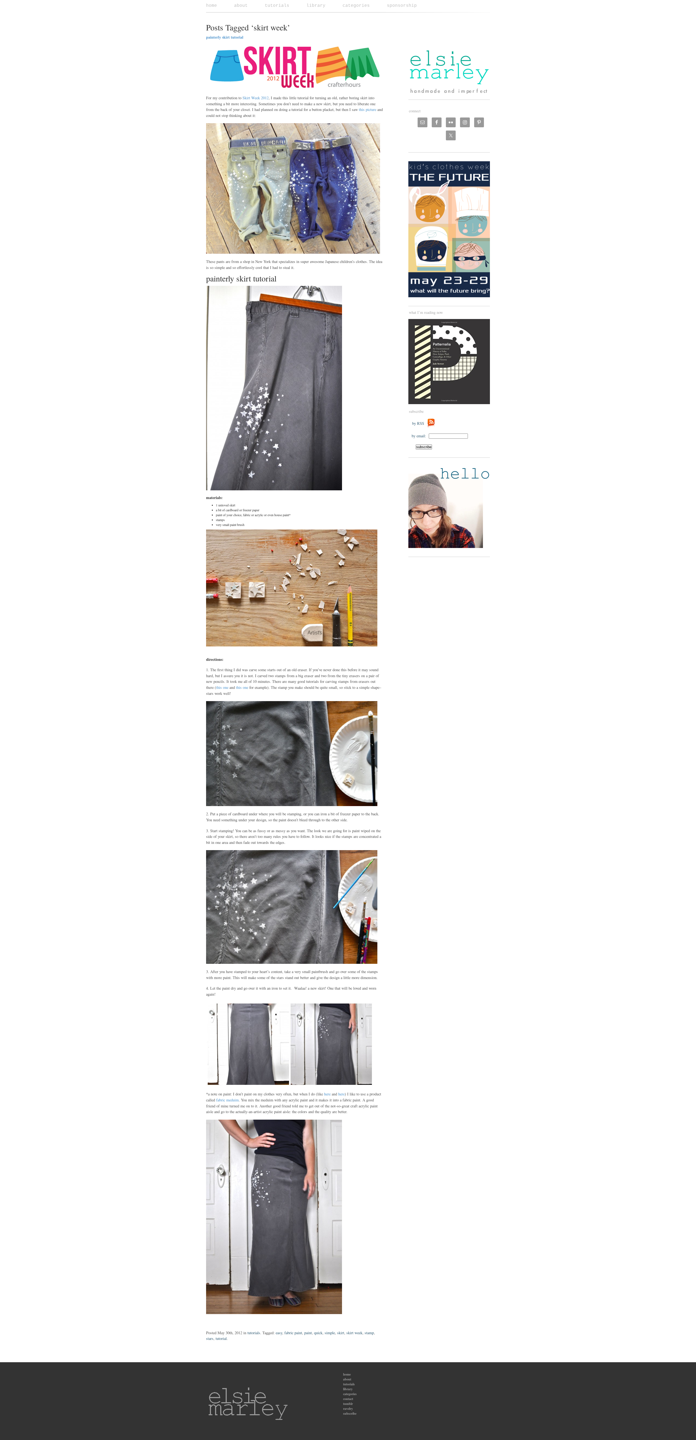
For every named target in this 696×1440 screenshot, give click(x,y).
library (315, 5)
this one (222, 687)
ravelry (348, 1408)
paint (308, 1332)
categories (356, 5)
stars (209, 1338)
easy (279, 1332)
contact (348, 1398)
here (327, 1094)
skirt (340, 1332)
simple (330, 1332)
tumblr (348, 1403)
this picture (368, 109)
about (241, 5)
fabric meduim (227, 1100)
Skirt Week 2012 (256, 97)
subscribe (349, 1413)
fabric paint (293, 1332)
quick (318, 1332)
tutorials (277, 5)
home (211, 5)
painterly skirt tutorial (224, 37)
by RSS (419, 423)
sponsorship (402, 5)
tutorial (221, 1338)
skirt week (354, 1332)
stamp (369, 1332)
